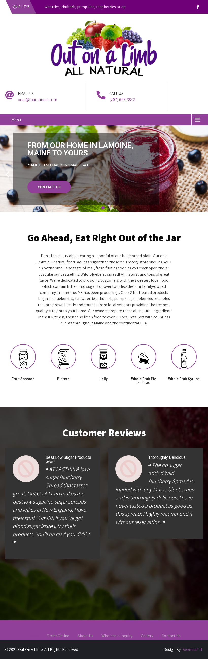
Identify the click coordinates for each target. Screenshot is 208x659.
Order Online (58, 636)
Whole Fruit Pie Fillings (143, 380)
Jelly (104, 379)
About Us (85, 636)
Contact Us (171, 636)
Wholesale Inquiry (116, 636)
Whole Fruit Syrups (184, 379)
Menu (16, 119)
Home (33, 636)
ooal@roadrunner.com (37, 99)
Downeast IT (192, 649)
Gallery (147, 636)
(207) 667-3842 (122, 99)
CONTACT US (49, 187)
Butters (63, 379)
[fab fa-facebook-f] (198, 7)
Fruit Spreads (23, 379)
